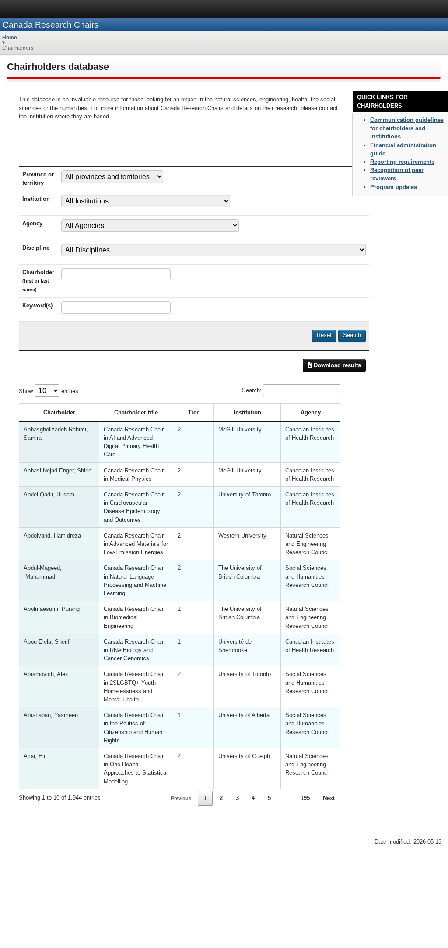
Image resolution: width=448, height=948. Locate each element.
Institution (247, 412)
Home (9, 37)
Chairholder (59, 412)
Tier (193, 412)
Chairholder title (136, 412)
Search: (252, 390)
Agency (311, 412)
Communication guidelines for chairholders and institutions (407, 128)
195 (305, 798)
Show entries (48, 391)
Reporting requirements (402, 162)
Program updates (393, 187)
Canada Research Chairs (50, 24)
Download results (336, 365)
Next (329, 798)
